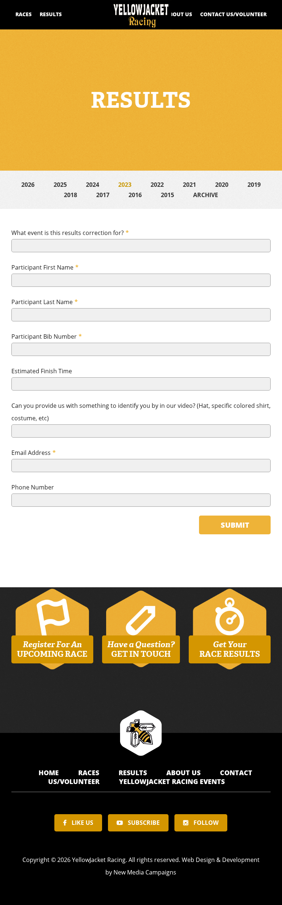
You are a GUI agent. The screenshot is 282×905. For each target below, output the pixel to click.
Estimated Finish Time (41, 371)
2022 (157, 185)
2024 (92, 185)
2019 (254, 185)
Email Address (33, 453)
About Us (179, 14)
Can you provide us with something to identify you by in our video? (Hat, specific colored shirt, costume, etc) (141, 412)
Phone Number (32, 487)
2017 (102, 195)
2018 (70, 195)
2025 (60, 185)
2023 (124, 185)
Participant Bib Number (46, 336)
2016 (135, 195)
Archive (205, 195)
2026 (28, 185)
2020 (221, 185)
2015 (167, 195)
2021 (189, 185)
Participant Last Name (44, 302)
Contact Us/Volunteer (233, 14)
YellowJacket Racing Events (172, 781)
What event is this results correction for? (70, 233)
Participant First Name (45, 267)
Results (51, 14)
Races (23, 14)
